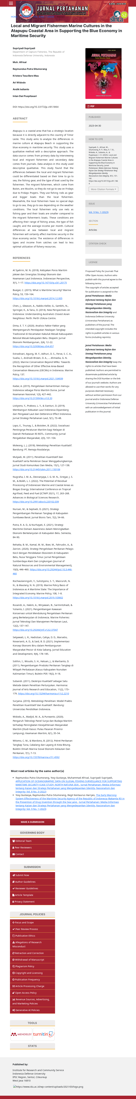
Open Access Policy (25, 992)
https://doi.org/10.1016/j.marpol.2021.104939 (38, 378)
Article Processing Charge (30, 986)
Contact (19, 854)
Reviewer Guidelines (26, 888)
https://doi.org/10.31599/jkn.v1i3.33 (32, 398)
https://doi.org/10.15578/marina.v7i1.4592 (36, 757)
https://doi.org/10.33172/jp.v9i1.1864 (38, 106)
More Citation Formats (102, 189)
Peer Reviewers (23, 847)
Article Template (24, 895)
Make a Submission (32, 822)
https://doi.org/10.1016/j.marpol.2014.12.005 (37, 298)
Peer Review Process (26, 929)
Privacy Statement (24, 901)
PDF (92, 106)
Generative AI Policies (28, 1010)
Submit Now (22, 875)
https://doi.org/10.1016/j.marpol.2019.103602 (38, 597)
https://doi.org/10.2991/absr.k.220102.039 (36, 501)
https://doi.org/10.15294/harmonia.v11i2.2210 (43, 693)
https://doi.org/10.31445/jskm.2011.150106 (36, 469)
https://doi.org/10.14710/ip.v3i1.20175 (46, 282)
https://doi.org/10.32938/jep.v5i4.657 (33, 346)
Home (14, 16)
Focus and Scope (24, 922)
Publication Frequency (27, 979)
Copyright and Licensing (29, 972)
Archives (25, 16)
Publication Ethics (25, 935)
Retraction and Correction (29, 953)
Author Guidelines (25, 881)
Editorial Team (24, 840)
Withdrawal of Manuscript (29, 959)
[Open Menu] (11, 3)
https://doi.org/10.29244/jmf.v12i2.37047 (35, 629)
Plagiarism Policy (24, 966)
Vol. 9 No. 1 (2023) (43, 16)
